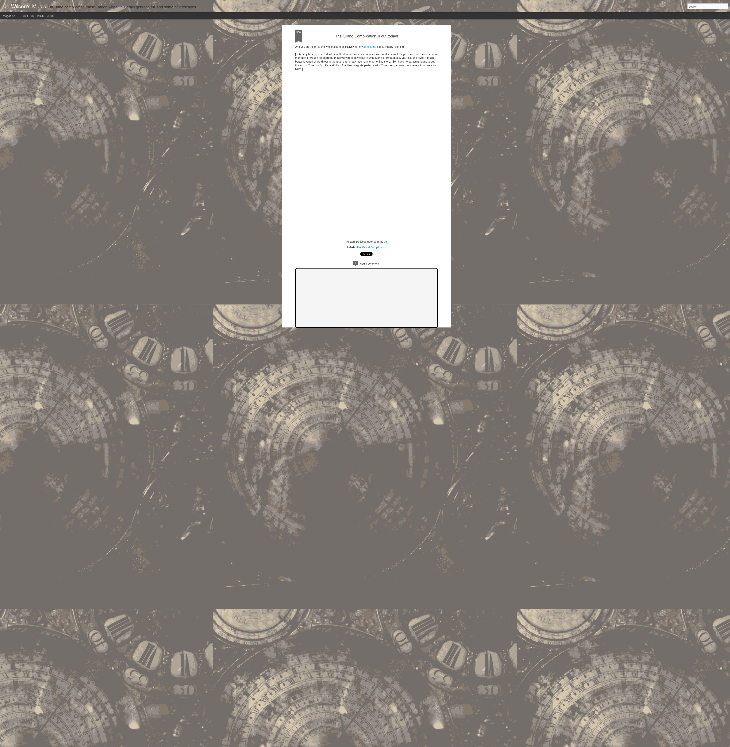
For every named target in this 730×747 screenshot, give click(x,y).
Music (40, 15)
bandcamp (369, 46)
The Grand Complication (371, 247)
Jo (385, 241)
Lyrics (50, 15)
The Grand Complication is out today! (366, 36)
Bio (32, 15)
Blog (25, 15)
